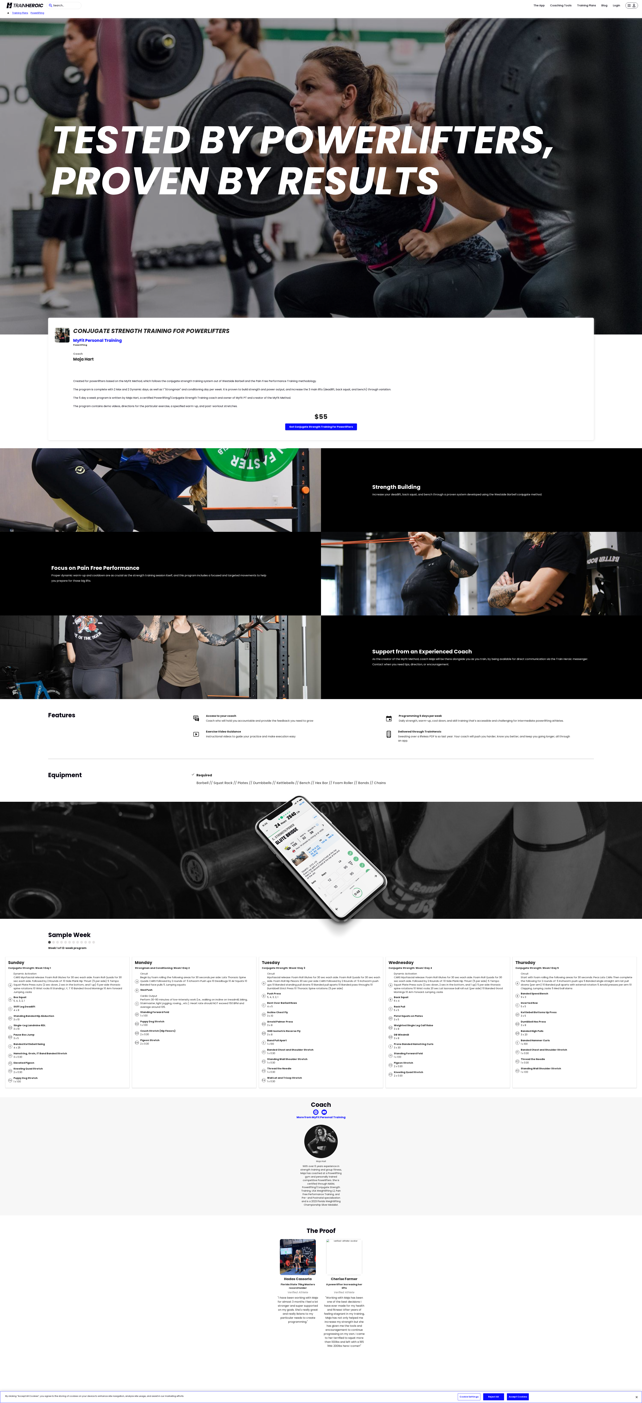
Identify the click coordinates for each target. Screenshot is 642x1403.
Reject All (493, 1396)
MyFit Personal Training (97, 340)
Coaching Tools (561, 5)
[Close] (636, 1397)
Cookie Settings (469, 1396)
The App (539, 5)
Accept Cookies (518, 1396)
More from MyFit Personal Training (321, 1117)
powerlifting (37, 13)
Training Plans (586, 5)
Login (616, 5)
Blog (604, 5)
